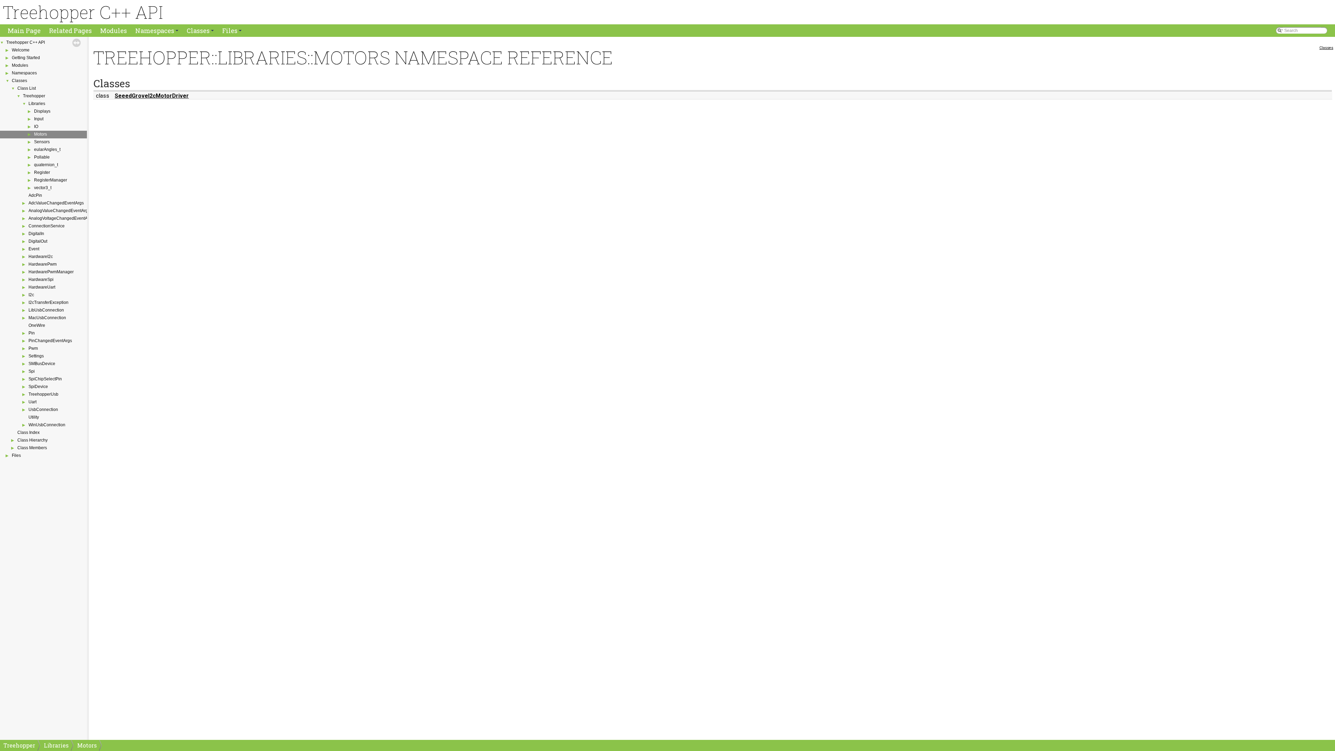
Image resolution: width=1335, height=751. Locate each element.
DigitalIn (36, 233)
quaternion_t (46, 164)
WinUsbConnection (47, 424)
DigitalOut (38, 241)
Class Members (32, 447)
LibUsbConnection (46, 310)
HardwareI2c (41, 256)
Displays (42, 111)
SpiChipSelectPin (45, 379)
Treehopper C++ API (25, 42)
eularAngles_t (47, 149)
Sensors (42, 141)
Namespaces (157, 31)
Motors (40, 134)
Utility (34, 417)
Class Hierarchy (32, 440)
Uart (33, 401)
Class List (26, 88)
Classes (201, 31)
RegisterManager (50, 180)
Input (38, 118)
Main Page (24, 30)
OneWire (37, 325)
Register (42, 172)
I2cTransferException (48, 302)
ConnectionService (47, 226)
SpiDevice (38, 386)
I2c (31, 294)
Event (34, 249)
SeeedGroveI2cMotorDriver (152, 95)
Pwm (33, 348)
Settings (36, 356)
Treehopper (34, 96)
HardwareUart (42, 287)
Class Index (28, 432)
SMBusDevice (42, 363)
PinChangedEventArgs (50, 340)
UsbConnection (43, 409)
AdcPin (35, 195)
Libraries (37, 103)
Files (232, 31)
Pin (32, 333)
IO (36, 126)
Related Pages (70, 30)
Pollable (42, 157)
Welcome (21, 50)
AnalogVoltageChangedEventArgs (61, 218)
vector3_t (42, 187)
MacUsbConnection (47, 317)
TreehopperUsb (43, 394)
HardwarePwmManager (51, 271)
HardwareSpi (41, 279)
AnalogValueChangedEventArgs (59, 210)
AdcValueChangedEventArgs (56, 203)
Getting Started (26, 57)
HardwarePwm (43, 264)
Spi (32, 371)
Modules (113, 30)
